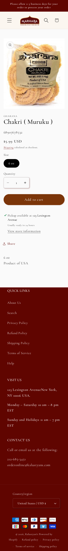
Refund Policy (17, 333)
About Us (14, 303)
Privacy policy (51, 539)
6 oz (12, 163)
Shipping (9, 147)
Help (10, 363)
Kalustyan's (31, 534)
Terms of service (24, 546)
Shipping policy (48, 546)
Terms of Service (19, 353)
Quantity (9, 174)
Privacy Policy (17, 323)
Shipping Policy (18, 343)
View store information (24, 231)
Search (12, 313)
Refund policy (30, 539)
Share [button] (11, 244)
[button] (9, 20)
